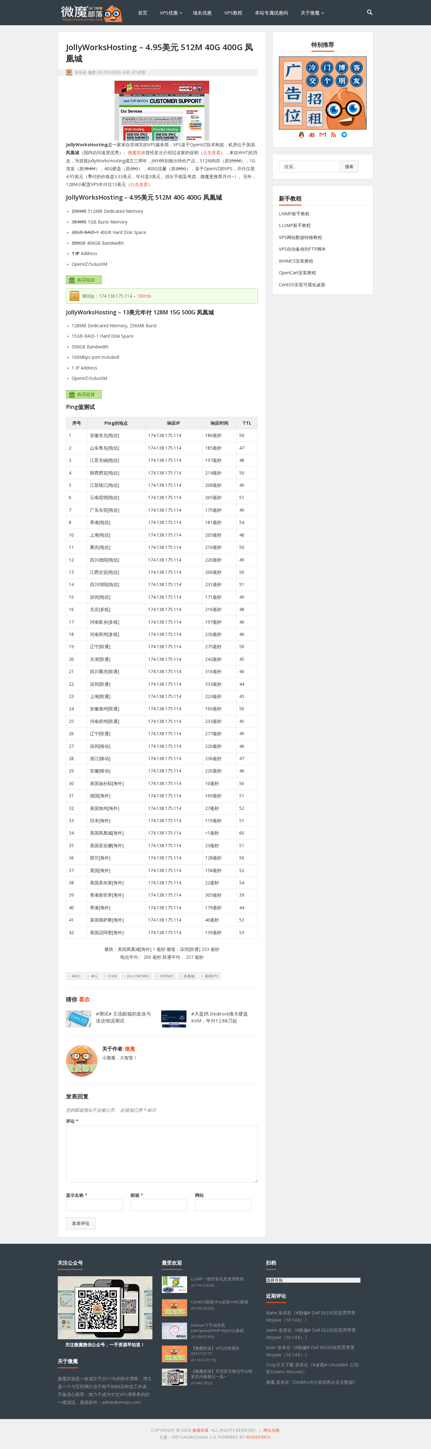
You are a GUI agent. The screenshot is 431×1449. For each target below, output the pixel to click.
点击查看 (212, 152)
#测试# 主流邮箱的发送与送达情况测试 (123, 1017)
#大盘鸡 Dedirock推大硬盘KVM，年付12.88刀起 (219, 1017)
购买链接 (86, 280)
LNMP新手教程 (294, 214)
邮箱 (137, 1195)
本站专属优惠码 (271, 12)
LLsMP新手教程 (295, 225)
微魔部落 (136, 152)
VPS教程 (233, 12)
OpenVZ (167, 976)
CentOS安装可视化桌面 (302, 285)
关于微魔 (310, 12)
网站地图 (271, 1430)
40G (94, 976)
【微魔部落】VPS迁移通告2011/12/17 (215, 1350)
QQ (301, 136)
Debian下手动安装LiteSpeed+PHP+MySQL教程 (217, 1327)
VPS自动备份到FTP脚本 (302, 249)
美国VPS (211, 976)
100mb (144, 296)
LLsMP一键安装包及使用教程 (217, 1279)
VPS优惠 (169, 12)
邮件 (323, 136)
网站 (199, 1195)
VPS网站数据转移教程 (300, 237)
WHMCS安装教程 (296, 261)
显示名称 (76, 1195)
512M (112, 976)
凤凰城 (189, 976)
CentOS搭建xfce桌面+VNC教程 (219, 1302)
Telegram (344, 136)
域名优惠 (202, 12)
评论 (72, 1121)
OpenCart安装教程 (297, 273)
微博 (312, 136)
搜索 (349, 166)
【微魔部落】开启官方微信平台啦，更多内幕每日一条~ (224, 1373)
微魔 (92, 72)
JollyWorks (138, 976)
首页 (142, 12)
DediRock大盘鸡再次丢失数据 (323, 1382)
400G (76, 976)
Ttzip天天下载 (280, 1365)
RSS (333, 136)
